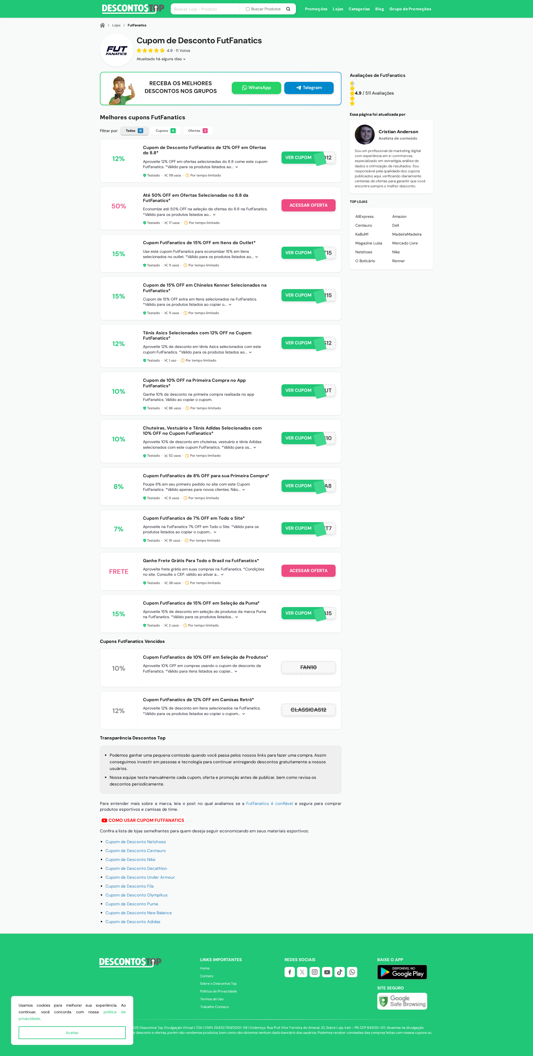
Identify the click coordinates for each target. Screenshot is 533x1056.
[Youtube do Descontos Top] (327, 972)
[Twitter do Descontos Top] (302, 972)
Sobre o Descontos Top (218, 983)
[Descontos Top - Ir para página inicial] (129, 967)
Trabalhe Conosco (214, 1007)
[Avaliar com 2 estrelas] (352, 98)
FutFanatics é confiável (269, 803)
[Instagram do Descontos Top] (315, 972)
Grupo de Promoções (410, 8)
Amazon (399, 216)
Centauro (363, 225)
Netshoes (363, 251)
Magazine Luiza (368, 243)
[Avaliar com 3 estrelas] (352, 93)
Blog (379, 8)
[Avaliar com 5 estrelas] (352, 83)
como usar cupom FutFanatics (146, 820)
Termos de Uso (211, 999)
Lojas (338, 8)
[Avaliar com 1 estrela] (352, 103)
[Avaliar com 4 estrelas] (352, 88)
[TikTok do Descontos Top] (340, 972)
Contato (206, 976)
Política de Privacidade (218, 991)
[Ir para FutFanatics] (116, 50)
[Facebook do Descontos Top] (290, 972)
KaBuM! (362, 234)
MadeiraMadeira (407, 234)
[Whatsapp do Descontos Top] (352, 972)
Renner (398, 260)
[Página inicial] (106, 25)
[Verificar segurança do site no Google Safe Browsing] (402, 1001)
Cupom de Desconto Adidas (132, 921)
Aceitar (72, 1032)
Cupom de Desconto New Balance (138, 913)
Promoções (316, 8)
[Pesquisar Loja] (288, 8)
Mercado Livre (405, 243)
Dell (395, 225)
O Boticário (365, 260)
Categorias (359, 8)
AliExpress (364, 216)
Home (205, 968)
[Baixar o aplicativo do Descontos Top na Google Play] (402, 978)
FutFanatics (137, 25)
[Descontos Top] (133, 13)
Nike (396, 251)
